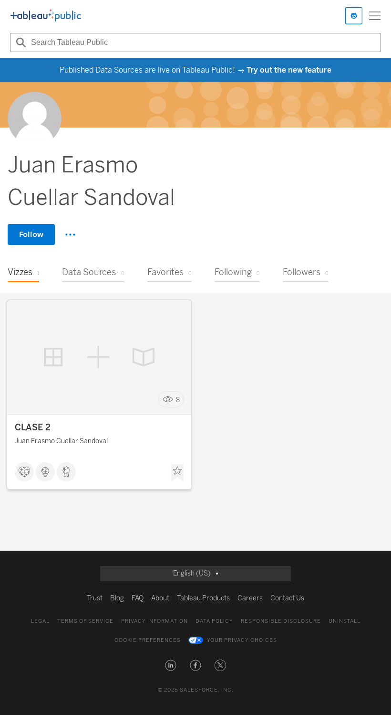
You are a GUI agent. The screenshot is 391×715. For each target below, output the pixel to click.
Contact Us (287, 598)
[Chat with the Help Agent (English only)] (353, 15)
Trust (95, 598)
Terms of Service (85, 621)
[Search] (19, 42)
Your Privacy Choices (242, 640)
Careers (250, 598)
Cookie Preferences (147, 640)
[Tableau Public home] (45, 16)
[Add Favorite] (177, 472)
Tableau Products (203, 598)
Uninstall (344, 621)
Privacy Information (154, 621)
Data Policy (214, 621)
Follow (31, 234)
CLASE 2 (33, 427)
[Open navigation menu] (374, 16)
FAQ (138, 598)
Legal (40, 621)
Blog (117, 598)
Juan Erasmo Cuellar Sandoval (61, 441)
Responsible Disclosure (281, 621)
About (160, 598)
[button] (170, 665)
